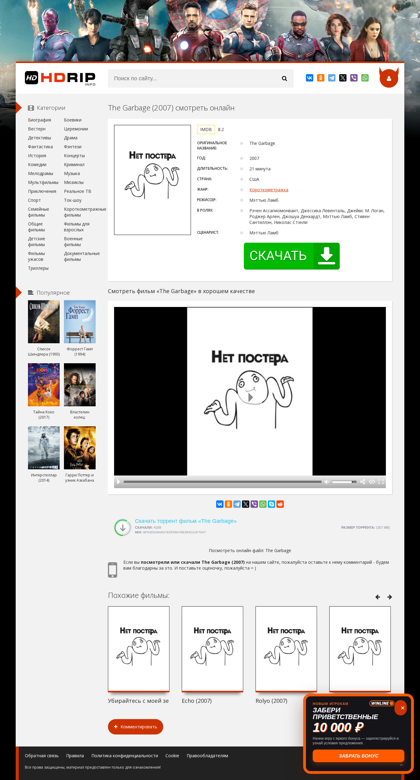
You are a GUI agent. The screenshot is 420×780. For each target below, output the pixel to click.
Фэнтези (72, 146)
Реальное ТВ (77, 191)
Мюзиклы (74, 182)
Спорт (34, 200)
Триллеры (38, 268)
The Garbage (278, 550)
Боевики (72, 120)
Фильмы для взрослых (76, 227)
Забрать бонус (358, 755)
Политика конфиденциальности (124, 755)
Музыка (72, 173)
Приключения (42, 191)
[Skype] (271, 504)
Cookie (172, 755)
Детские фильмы (36, 241)
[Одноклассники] (321, 79)
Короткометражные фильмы (80, 212)
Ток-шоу (72, 200)
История (37, 155)
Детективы (39, 138)
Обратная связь (42, 755)
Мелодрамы (40, 173)
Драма (70, 138)
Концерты (74, 155)
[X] (343, 79)
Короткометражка (268, 190)
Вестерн (37, 129)
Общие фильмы (36, 227)
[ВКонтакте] (310, 79)
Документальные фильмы (80, 256)
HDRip (56, 78)
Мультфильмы (43, 182)
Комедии (37, 164)
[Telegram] (332, 79)
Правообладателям (207, 755)
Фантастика (40, 146)
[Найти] (284, 78)
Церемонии (76, 129)
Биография (39, 120)
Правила (75, 755)
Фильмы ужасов (36, 256)
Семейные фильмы (38, 212)
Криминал (74, 164)
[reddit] (280, 504)
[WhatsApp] (365, 79)
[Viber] (354, 79)
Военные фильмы (73, 241)
